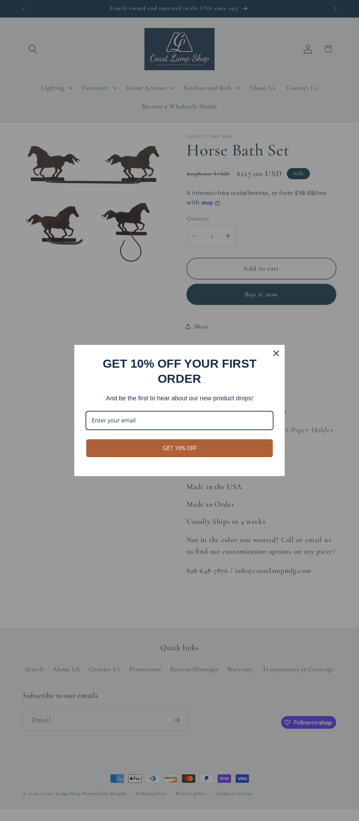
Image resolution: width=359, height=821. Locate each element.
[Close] (276, 353)
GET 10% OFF (180, 448)
